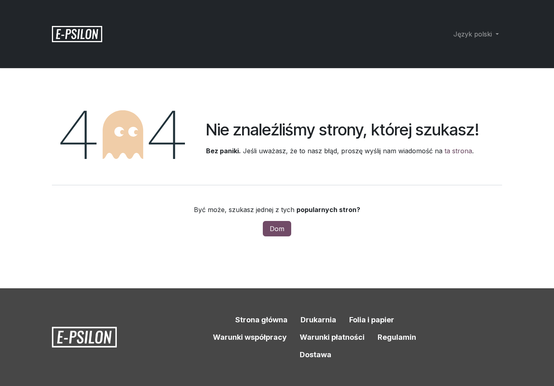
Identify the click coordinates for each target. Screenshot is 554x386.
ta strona (458, 151)
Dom (277, 229)
